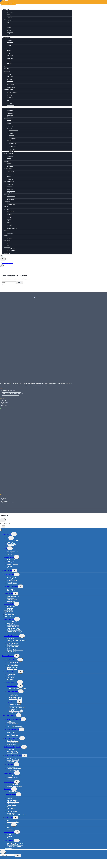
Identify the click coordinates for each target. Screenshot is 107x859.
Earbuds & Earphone (10, 76)
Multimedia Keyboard (12, 136)
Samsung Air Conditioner (11, 191)
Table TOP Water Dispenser (11, 250)
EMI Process (4, 403)
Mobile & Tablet (7, 570)
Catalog (4, 498)
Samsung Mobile (9, 574)
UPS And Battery (7, 253)
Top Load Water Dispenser (11, 251)
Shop (3, 499)
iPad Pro (9, 554)
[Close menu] (1, 529)
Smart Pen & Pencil (10, 98)
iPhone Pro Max (9, 15)
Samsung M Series (10, 42)
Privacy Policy (5, 402)
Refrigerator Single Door (11, 729)
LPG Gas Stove (9, 217)
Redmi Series (9, 56)
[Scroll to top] (1, 527)
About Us (4, 400)
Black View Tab (6, 69)
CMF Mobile (9, 50)
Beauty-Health (8, 817)
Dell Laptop (8, 121)
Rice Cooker (9, 220)
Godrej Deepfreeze (10, 207)
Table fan (8, 243)
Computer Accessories (10, 682)
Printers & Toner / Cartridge (13, 130)
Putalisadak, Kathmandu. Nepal (8, 390)
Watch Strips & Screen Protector (12, 92)
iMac (7, 35)
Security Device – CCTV (10, 105)
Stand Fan (8, 242)
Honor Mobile (6, 68)
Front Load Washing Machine (13, 755)
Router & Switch (9, 103)
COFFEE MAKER (9, 214)
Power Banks (9, 94)
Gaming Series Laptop (10, 659)
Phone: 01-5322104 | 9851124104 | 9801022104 (12, 393)
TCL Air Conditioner (10, 192)
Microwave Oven (9, 773)
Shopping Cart (5, 501)
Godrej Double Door (10, 169)
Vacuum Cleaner (9, 782)
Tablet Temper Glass (10, 97)
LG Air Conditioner (10, 189)
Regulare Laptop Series (11, 671)
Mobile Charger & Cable (10, 84)
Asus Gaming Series (10, 110)
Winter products (9, 238)
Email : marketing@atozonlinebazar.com (10, 395)
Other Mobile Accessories (11, 636)
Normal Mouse (11, 133)
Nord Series (8, 65)
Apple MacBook (9, 557)
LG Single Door (9, 163)
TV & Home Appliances (9, 715)
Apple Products (6, 534)
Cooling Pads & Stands (12, 149)
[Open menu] (2, 265)
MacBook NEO (9, 27)
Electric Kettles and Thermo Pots (12, 228)
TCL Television (9, 158)
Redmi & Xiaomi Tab (10, 55)
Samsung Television (10, 156)
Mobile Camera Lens (10, 81)
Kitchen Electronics (10, 794)
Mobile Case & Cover (10, 79)
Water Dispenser (9, 840)
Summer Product (9, 832)
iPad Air (8, 22)
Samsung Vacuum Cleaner (11, 204)
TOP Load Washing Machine (12, 747)
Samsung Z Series (9, 46)
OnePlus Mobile (9, 604)
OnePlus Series (9, 63)
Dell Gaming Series (10, 115)
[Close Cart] (3, 520)
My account (4, 496)
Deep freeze (7, 789)
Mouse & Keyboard (12, 691)
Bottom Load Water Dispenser (11, 248)
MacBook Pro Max (10, 32)
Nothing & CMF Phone (11, 586)
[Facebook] (1, 1)
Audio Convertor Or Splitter (11, 87)
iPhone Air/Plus (9, 17)
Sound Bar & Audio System (11, 159)
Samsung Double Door (10, 171)
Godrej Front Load (9, 186)
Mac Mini (8, 33)
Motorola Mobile (7, 71)
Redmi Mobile (8, 593)
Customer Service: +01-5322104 (8, 3)
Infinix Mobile (6, 66)
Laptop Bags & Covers (12, 146)
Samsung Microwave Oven (11, 196)
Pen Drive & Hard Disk (12, 143)
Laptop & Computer (8, 656)
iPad (5, 548)
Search (17, 855)
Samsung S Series (9, 43)
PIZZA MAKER (9, 219)
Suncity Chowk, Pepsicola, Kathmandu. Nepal (11, 392)
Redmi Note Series (10, 58)
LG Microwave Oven (10, 197)
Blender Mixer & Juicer (10, 211)
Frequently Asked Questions (8, 502)
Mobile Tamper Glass (10, 82)
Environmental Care (10, 233)
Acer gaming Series (10, 113)
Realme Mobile (8, 616)
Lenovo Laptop (9, 120)
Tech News (4, 405)
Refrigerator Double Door (11, 738)
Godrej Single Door (10, 166)
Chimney (8, 212)
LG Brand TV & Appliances (12, 719)
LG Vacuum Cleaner (10, 202)
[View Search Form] (3, 259)
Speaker (8, 100)
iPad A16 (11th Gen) (10, 20)
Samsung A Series (9, 40)
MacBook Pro (9, 30)
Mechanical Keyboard (12, 138)
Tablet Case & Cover (10, 95)
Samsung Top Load (10, 179)
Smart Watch (9, 90)
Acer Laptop (9, 123)
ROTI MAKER (9, 222)
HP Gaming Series (9, 116)
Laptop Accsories (12, 701)
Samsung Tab (9, 45)
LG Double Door (11, 744)
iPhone (6, 538)
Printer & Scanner (12, 686)
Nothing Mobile (9, 51)
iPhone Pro (8, 14)
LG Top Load (9, 176)
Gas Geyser (7, 824)
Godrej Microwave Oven (10, 199)
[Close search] (3, 852)
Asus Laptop (10, 679)
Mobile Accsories (9, 619)
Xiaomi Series (9, 60)
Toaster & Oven (9, 223)
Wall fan (8, 245)
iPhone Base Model (10, 12)
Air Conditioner (9, 764)
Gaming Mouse (11, 135)
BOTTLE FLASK (9, 225)
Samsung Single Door (10, 164)
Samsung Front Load (10, 184)
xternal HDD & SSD (12, 141)
